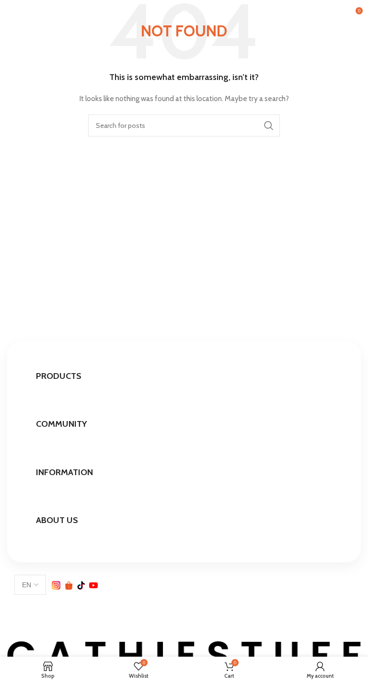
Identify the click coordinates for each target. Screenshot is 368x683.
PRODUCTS (58, 376)
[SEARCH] (269, 125)
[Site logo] (184, 13)
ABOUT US (57, 520)
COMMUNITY (61, 424)
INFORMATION (64, 472)
